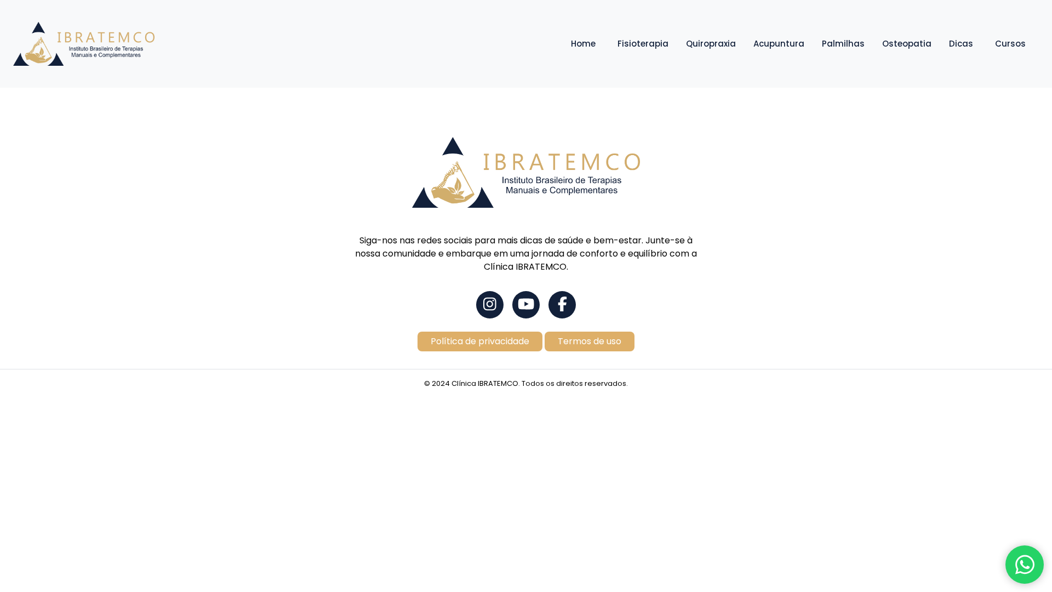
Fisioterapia (643, 43)
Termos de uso (589, 341)
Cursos (1010, 43)
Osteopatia (906, 43)
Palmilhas (843, 43)
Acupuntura (778, 43)
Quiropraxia (711, 43)
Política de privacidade (480, 341)
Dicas (961, 43)
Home (583, 43)
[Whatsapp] (1024, 564)
